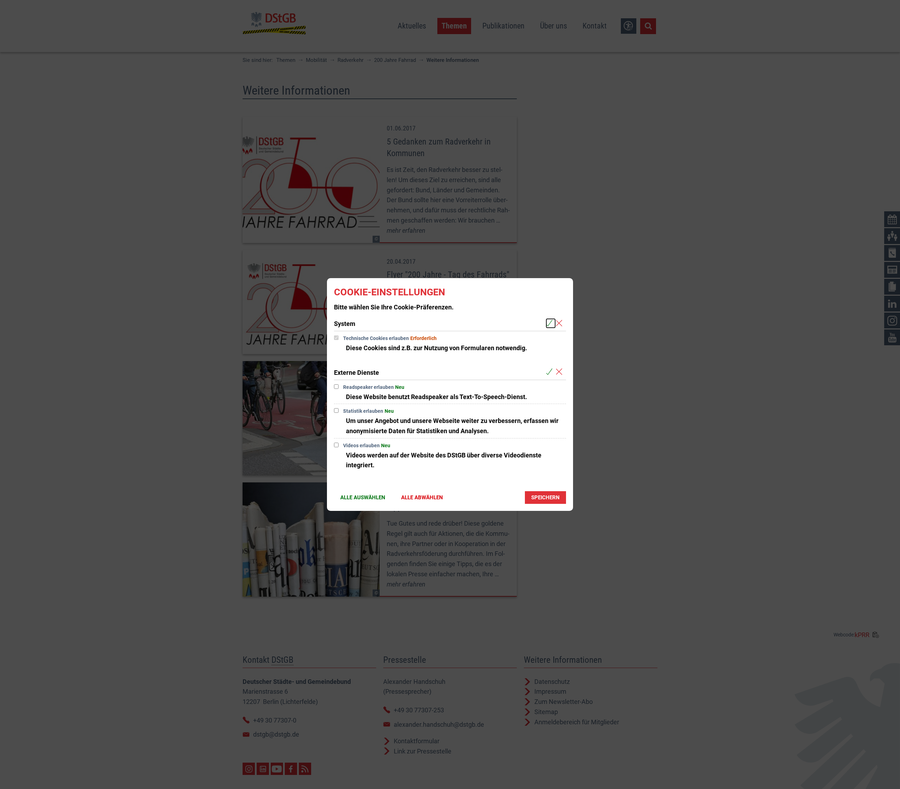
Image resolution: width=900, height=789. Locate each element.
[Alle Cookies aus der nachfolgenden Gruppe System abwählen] (560, 323)
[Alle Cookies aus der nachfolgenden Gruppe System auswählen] (550, 323)
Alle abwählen (422, 497)
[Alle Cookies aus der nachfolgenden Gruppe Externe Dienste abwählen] (560, 372)
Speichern (545, 497)
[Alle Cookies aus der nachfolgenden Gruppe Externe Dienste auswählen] (550, 372)
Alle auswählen (362, 497)
